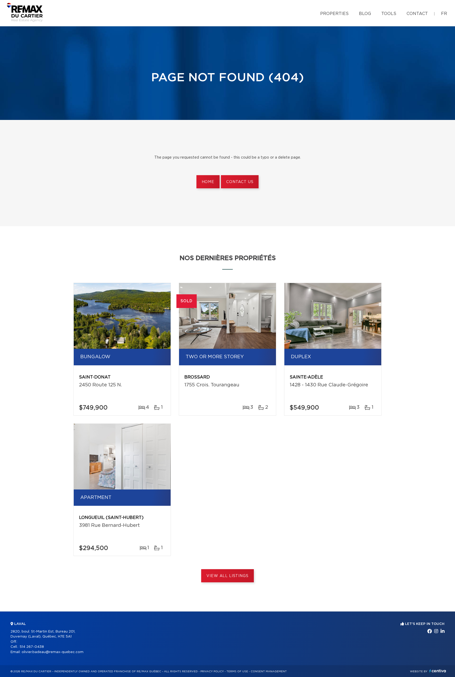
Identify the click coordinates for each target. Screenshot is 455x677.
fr (444, 14)
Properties (334, 14)
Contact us (239, 182)
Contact (417, 14)
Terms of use (237, 671)
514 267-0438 (31, 647)
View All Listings (227, 576)
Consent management (269, 671)
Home (208, 182)
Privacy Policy (212, 671)
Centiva (437, 671)
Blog (365, 14)
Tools (388, 14)
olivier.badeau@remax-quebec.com (52, 652)
